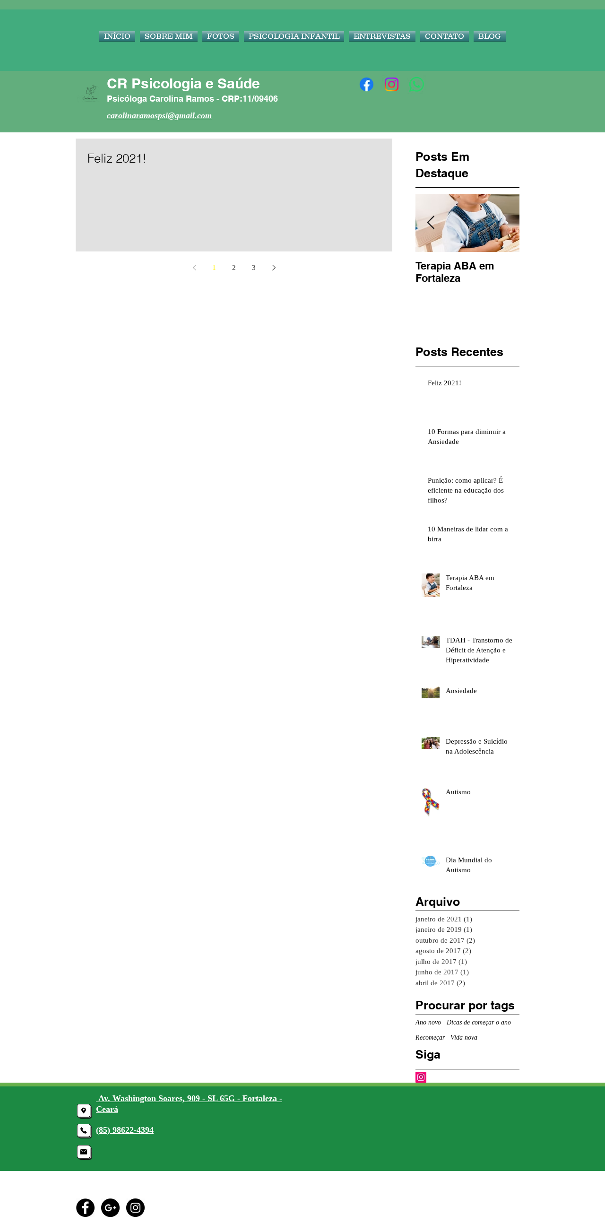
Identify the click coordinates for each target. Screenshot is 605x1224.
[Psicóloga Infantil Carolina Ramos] (420, 1077)
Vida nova (463, 1037)
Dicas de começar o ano (479, 1022)
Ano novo (428, 1022)
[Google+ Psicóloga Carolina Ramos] (110, 1207)
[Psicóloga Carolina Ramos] (366, 84)
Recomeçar (430, 1037)
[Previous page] (194, 267)
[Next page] (273, 267)
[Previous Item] (430, 223)
